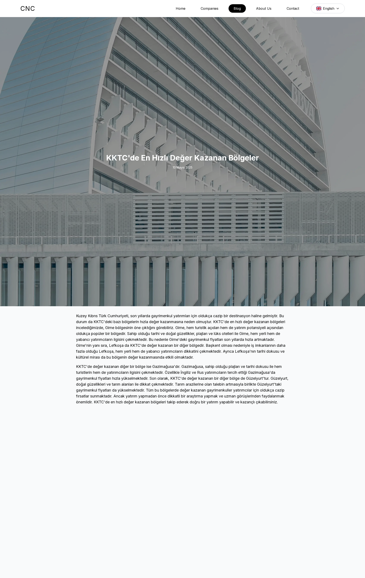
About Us (263, 8)
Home (180, 8)
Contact (293, 8)
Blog (237, 8)
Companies (209, 8)
